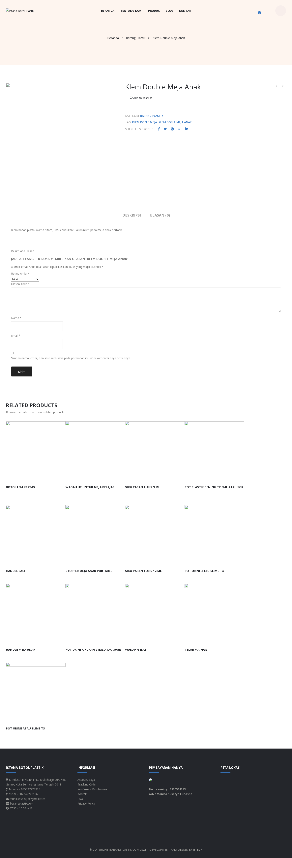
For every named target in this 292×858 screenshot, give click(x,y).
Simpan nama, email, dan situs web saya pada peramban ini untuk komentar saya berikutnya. (71, 358)
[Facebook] (159, 129)
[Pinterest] (172, 129)
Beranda (113, 38)
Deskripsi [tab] (131, 215)
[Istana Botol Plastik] (20, 11)
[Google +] (180, 129)
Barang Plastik (135, 38)
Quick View (53, 477)
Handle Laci (15, 571)
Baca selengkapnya (25, 477)
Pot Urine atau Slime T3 (25, 728)
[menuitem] (107, 11)
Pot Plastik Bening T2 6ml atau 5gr (214, 487)
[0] (257, 10)
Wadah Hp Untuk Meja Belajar (283, 86)
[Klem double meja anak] (62, 139)
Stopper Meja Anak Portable (276, 86)
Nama (16, 318)
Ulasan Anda (20, 284)
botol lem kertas (20, 487)
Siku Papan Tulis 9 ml (142, 487)
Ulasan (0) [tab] (160, 215)
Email (15, 336)
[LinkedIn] (186, 129)
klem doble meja (144, 122)
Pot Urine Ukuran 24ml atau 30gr (93, 649)
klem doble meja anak (175, 122)
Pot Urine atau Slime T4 (204, 571)
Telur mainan (196, 649)
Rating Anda (20, 273)
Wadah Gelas (135, 649)
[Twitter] (165, 129)
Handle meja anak (20, 649)
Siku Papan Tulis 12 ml (143, 571)
